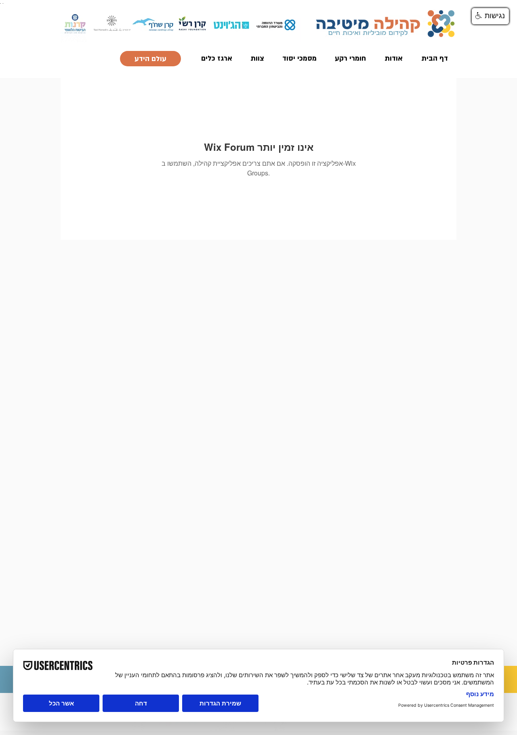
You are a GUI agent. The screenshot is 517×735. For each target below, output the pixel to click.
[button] (490, 16)
